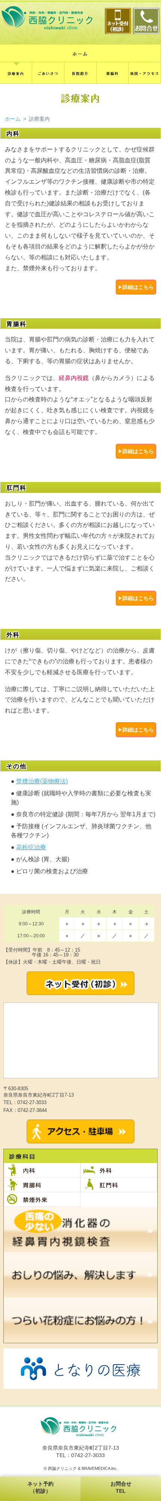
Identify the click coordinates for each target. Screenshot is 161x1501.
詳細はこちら (138, 287)
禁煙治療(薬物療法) (42, 781)
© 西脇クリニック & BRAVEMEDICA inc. (81, 1468)
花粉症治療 (31, 847)
